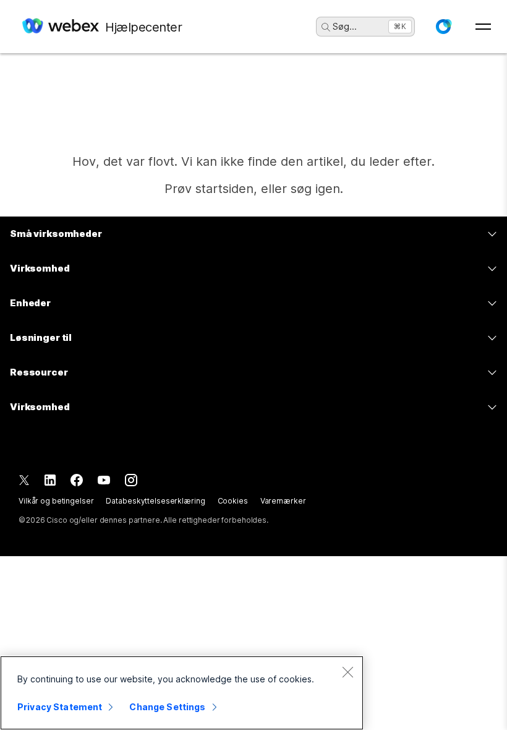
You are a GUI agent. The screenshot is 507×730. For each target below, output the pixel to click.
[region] (182, 693)
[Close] (347, 672)
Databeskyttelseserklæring (155, 500)
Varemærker (283, 500)
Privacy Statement (59, 707)
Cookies (233, 500)
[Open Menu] (483, 27)
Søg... (345, 26)
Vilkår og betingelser (56, 500)
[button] (443, 27)
